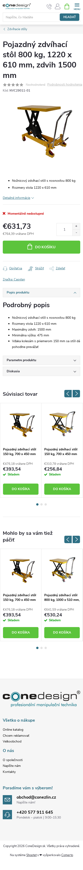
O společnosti (13, 760)
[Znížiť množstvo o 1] (76, 232)
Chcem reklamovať (16, 735)
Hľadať (69, 17)
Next (76, 393)
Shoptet (31, 855)
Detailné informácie (16, 198)
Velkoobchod (12, 741)
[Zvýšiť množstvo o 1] (76, 226)
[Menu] (77, 6)
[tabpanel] (21, 450)
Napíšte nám (12, 766)
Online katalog (13, 729)
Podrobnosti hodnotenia (64, 85)
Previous (68, 393)
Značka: (14, 279)
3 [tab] (45, 504)
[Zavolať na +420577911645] (49, 6)
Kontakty (9, 772)
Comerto (67, 855)
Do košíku (45, 247)
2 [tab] (41, 504)
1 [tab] (37, 504)
